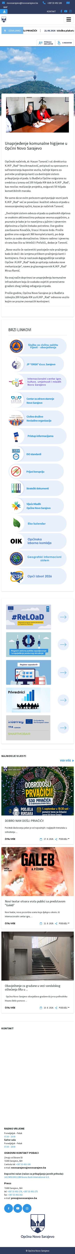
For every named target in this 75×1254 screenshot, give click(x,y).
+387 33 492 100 (54, 3)
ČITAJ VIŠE (10, 839)
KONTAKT (51, 11)
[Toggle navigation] (69, 19)
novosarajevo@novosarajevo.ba (28, 1167)
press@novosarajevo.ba (24, 1198)
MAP (5, 7)
